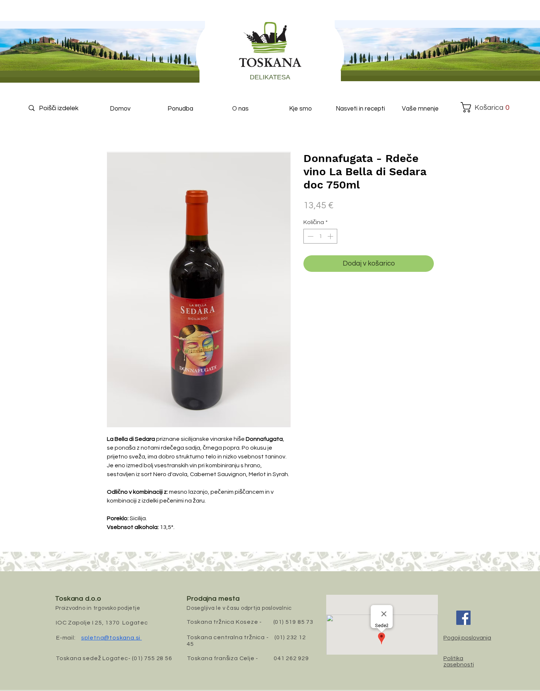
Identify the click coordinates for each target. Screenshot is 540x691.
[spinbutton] (320, 236)
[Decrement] (310, 236)
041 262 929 (291, 658)
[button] (485, 107)
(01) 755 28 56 (152, 658)
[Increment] (331, 236)
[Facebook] (463, 618)
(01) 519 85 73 (293, 622)
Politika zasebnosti (458, 661)
